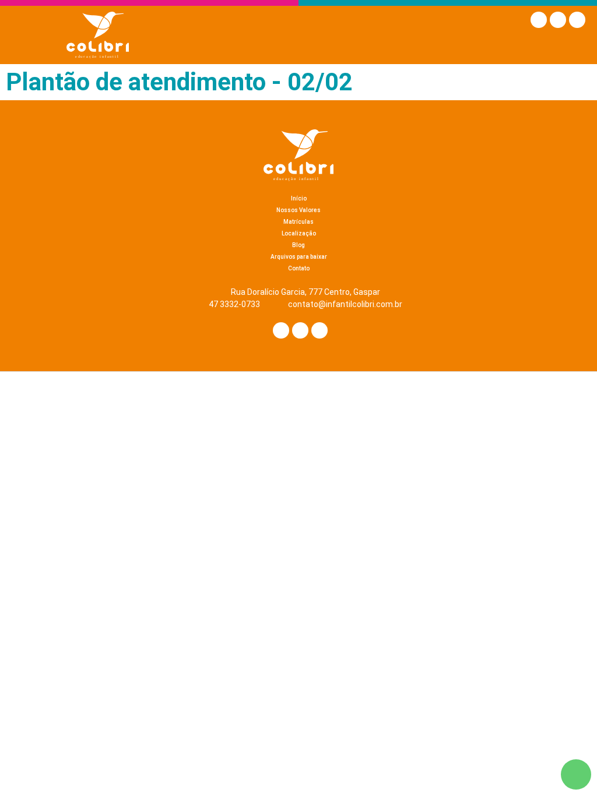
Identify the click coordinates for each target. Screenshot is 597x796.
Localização (299, 233)
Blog (298, 245)
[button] (574, 46)
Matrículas (298, 222)
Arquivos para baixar (299, 256)
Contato (299, 268)
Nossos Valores (298, 210)
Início (299, 198)
